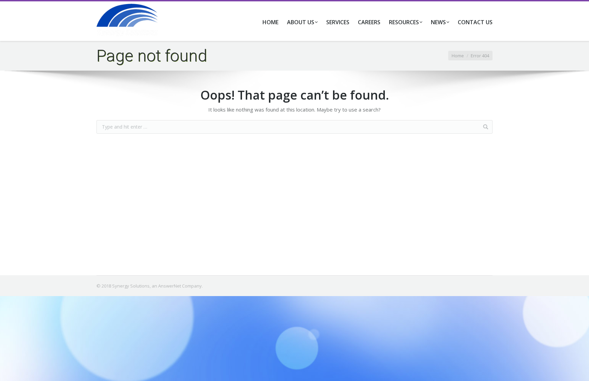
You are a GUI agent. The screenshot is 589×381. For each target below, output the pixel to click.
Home (458, 56)
